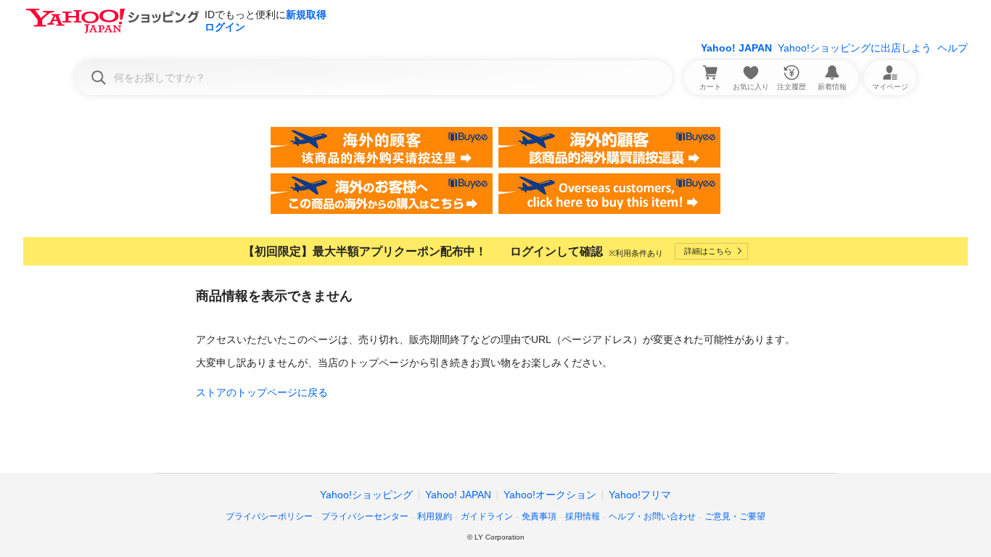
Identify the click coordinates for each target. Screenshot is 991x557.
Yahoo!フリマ (640, 494)
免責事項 (539, 516)
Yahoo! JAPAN (736, 48)
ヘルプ (952, 48)
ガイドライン (487, 516)
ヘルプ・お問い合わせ (652, 516)
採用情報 (582, 516)
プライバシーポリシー (269, 516)
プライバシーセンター (364, 516)
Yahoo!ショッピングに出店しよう (855, 48)
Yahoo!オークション (549, 494)
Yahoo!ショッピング (366, 494)
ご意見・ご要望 (734, 516)
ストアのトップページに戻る (262, 392)
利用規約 (434, 516)
